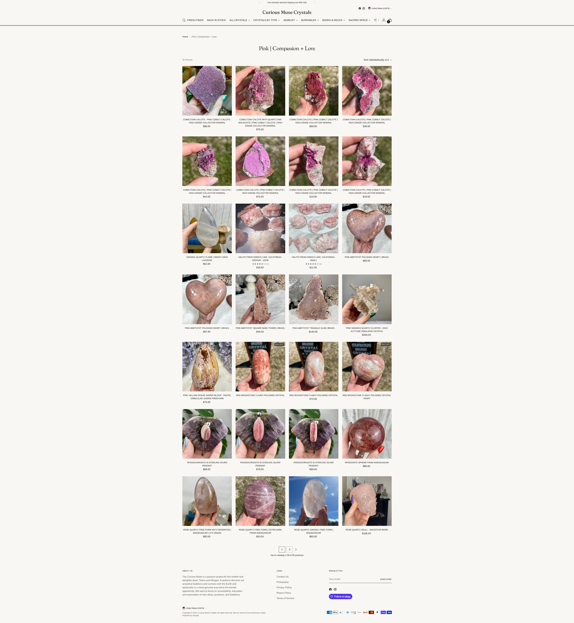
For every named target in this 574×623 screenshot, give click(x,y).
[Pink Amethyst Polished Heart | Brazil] (367, 228)
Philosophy (283, 582)
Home (185, 36)
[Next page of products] (296, 549)
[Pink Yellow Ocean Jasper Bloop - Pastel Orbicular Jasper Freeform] (207, 366)
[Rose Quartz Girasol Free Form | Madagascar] (313, 501)
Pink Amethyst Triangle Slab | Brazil (313, 328)
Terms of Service (285, 598)
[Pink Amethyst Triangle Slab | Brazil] (313, 299)
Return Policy (284, 593)
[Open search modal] (184, 20)
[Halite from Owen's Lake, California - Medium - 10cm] (260, 228)
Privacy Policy (284, 587)
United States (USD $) (381, 8)
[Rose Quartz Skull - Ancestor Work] (367, 501)
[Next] (314, 2)
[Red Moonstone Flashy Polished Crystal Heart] (367, 366)
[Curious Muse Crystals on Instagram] (363, 8)
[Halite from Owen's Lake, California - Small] (313, 228)
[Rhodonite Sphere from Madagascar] (367, 434)
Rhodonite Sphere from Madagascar (367, 462)
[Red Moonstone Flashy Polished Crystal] (260, 366)
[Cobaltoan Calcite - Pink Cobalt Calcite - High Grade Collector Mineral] (207, 91)
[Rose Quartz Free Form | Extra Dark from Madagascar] (260, 501)
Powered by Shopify (190, 615)
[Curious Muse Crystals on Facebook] (359, 8)
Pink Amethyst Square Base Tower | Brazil (260, 328)
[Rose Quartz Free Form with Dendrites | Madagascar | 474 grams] (207, 501)
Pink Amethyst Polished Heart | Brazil (367, 257)
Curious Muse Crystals (207, 613)
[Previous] (259, 2)
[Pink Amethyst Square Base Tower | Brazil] (260, 299)
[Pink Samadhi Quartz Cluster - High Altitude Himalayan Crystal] (367, 299)
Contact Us (282, 576)
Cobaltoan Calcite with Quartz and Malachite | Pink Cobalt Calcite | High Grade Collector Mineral (260, 122)
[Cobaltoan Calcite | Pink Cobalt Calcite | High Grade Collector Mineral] (313, 91)
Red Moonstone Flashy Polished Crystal (260, 395)
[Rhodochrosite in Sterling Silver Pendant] (207, 434)
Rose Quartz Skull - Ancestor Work (367, 530)
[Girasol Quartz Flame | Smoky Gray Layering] (207, 228)
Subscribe (386, 579)
